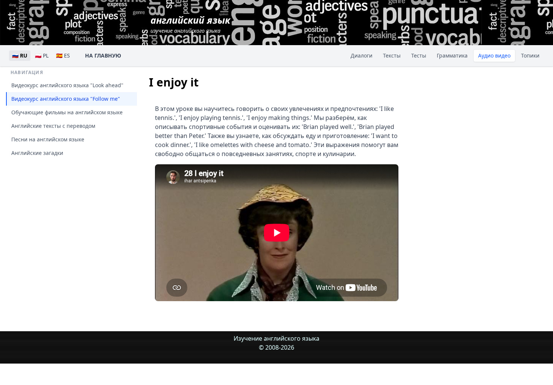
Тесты (418, 55)
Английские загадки (37, 152)
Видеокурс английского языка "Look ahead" (67, 85)
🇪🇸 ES (63, 55)
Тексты (392, 55)
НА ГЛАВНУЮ (103, 55)
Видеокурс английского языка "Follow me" (65, 98)
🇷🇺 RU (19, 55)
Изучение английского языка (276, 338)
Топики (530, 55)
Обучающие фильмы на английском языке (67, 112)
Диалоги (361, 55)
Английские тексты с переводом (53, 125)
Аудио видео (494, 55)
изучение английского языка (190, 24)
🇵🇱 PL (42, 55)
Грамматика (452, 55)
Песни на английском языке (47, 139)
